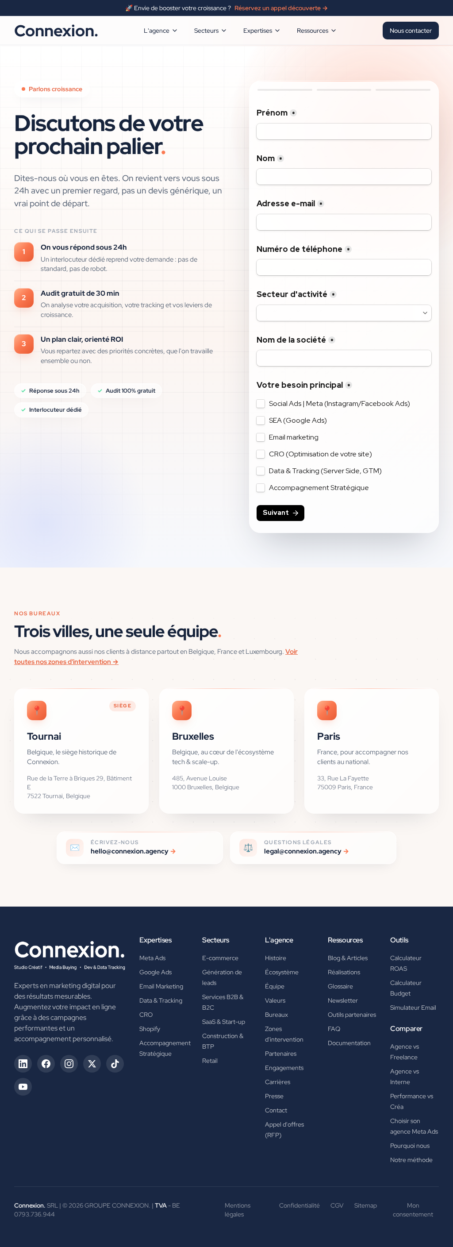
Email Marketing (161, 986)
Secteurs (206, 31)
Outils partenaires (352, 1015)
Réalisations (344, 972)
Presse (274, 1096)
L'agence (156, 31)
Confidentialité (299, 1205)
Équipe (274, 986)
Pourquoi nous (410, 1146)
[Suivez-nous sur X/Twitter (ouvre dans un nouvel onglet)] (92, 1064)
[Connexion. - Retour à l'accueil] (69, 952)
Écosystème (282, 972)
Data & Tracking (160, 1000)
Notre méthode (411, 1160)
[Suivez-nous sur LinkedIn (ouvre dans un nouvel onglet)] (23, 1064)
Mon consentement (413, 1209)
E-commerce (220, 958)
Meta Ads (152, 958)
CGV (337, 1205)
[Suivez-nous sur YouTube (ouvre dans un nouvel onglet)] (23, 1087)
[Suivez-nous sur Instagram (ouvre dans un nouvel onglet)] (69, 1064)
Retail (210, 1061)
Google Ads (155, 972)
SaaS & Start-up (223, 1022)
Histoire (275, 958)
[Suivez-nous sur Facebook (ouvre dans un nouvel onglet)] (46, 1064)
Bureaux (276, 1015)
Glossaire (340, 986)
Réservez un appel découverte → (281, 8)
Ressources (312, 31)
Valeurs (275, 1000)
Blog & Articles (348, 958)
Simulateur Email (413, 1007)
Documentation (349, 1043)
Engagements (284, 1068)
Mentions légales (237, 1209)
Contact (276, 1110)
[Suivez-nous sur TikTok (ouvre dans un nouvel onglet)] (115, 1064)
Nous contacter (411, 31)
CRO (146, 1015)
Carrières (277, 1082)
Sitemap (365, 1205)
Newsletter (343, 1000)
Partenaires (280, 1054)
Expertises (257, 31)
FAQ (334, 1029)
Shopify (149, 1029)
